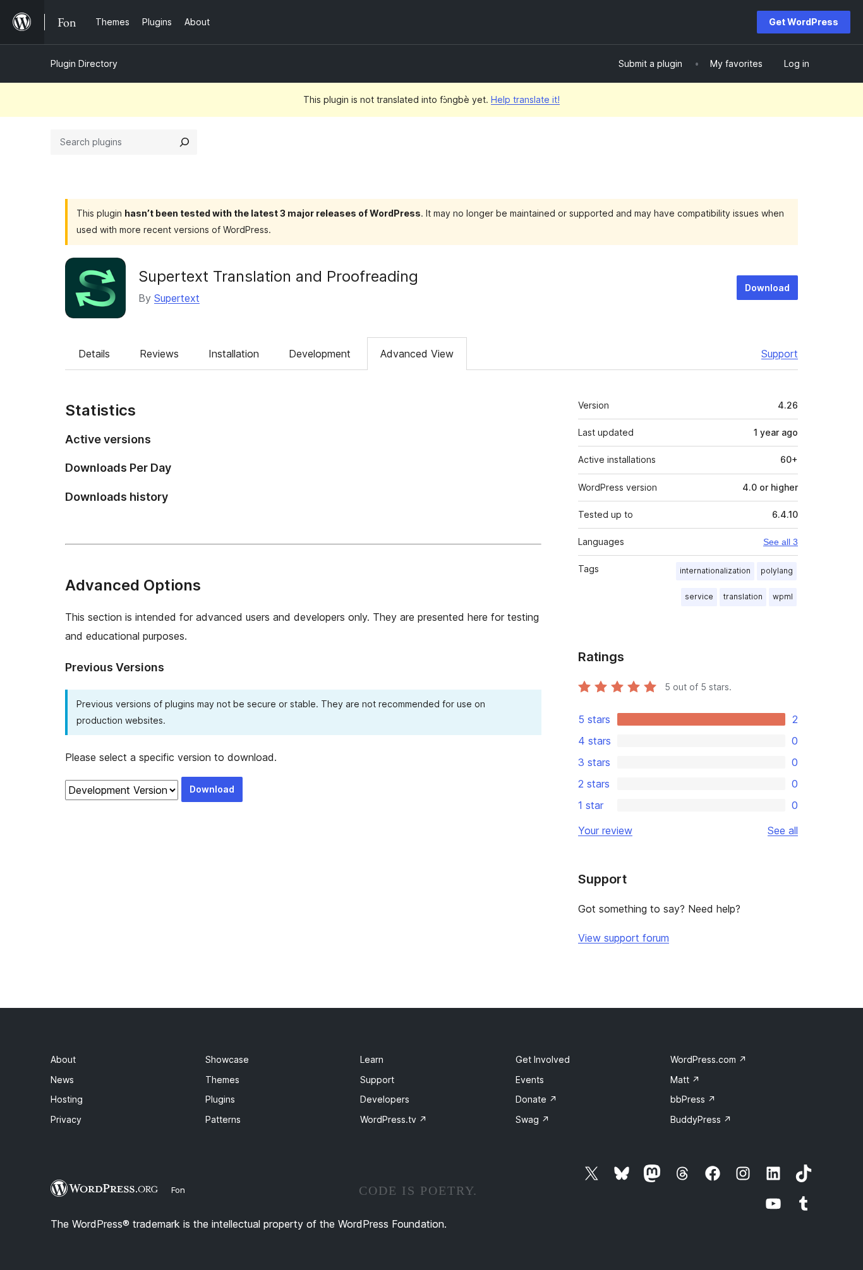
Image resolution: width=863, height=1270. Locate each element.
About (63, 1059)
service (699, 596)
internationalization (715, 570)
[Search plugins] (184, 142)
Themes (222, 1079)
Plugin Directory (84, 63)
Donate (536, 1099)
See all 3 (780, 542)
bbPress (693, 1099)
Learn (371, 1059)
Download (767, 287)
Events (530, 1079)
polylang (777, 570)
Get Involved (543, 1059)
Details (94, 353)
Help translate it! (525, 99)
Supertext (177, 298)
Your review (605, 830)
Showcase (227, 1059)
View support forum (623, 938)
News (62, 1079)
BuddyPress (701, 1119)
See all (783, 830)
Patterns (223, 1119)
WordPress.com (708, 1059)
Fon (178, 1190)
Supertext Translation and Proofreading (278, 276)
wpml (783, 596)
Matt (685, 1079)
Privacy (66, 1119)
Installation (233, 353)
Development (320, 353)
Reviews (159, 353)
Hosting (67, 1099)
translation (743, 596)
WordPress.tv (393, 1119)
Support (779, 353)
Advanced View (417, 353)
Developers (384, 1099)
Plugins (220, 1099)
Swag (533, 1119)
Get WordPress (803, 21)
